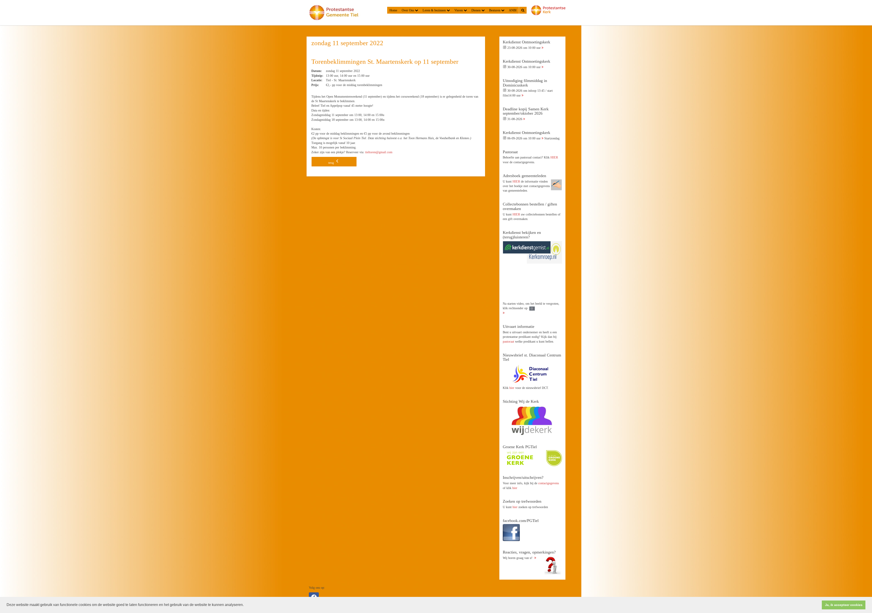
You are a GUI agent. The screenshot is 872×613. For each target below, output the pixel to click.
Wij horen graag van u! (529, 555)
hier (511, 388)
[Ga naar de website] (532, 374)
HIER (554, 157)
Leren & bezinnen (435, 10)
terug (331, 162)
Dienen (476, 10)
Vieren (459, 10)
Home (393, 10)
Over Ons (408, 10)
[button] (245, 605)
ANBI (513, 10)
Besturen (495, 10)
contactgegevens (548, 483)
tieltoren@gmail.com (378, 152)
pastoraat (508, 341)
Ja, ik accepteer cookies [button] (843, 605)
